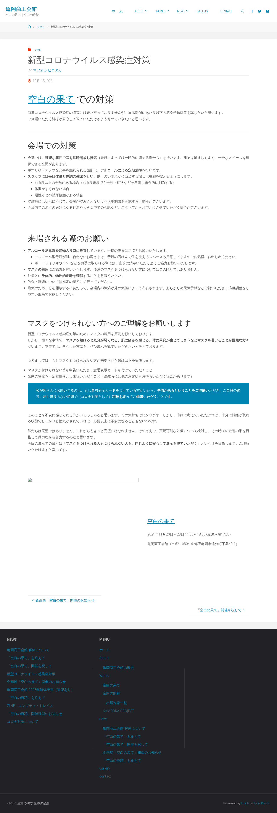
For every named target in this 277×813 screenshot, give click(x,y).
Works (104, 675)
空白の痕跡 (111, 693)
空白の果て (51, 98)
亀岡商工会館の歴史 (118, 667)
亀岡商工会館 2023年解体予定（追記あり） (40, 689)
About (104, 657)
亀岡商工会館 (21, 8)
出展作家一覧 (116, 702)
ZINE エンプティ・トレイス (30, 705)
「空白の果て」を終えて (26, 657)
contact (105, 776)
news (40, 27)
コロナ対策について (22, 721)
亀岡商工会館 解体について (28, 649)
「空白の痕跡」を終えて (26, 697)
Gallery (104, 768)
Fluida (245, 803)
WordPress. (261, 803)
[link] (242, 11)
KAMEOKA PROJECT (118, 710)
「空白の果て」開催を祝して (29, 665)
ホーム (104, 649)
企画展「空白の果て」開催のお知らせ (36, 681)
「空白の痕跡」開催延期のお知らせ (34, 713)
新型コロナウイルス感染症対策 (31, 673)
